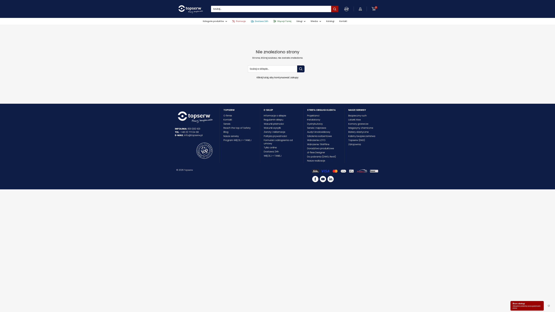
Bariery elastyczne (358, 132)
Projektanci (313, 115)
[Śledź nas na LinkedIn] (331, 179)
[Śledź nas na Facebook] (315, 179)
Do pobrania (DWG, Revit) (321, 156)
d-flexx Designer (316, 152)
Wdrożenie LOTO (316, 140)
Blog (225, 132)
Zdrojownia (354, 144)
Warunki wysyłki (272, 128)
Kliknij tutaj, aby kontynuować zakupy (277, 77)
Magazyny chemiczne (360, 128)
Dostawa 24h (261, 21)
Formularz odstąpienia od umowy (278, 142)
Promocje (241, 21)
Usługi (299, 21)
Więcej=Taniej (284, 21)
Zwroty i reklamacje (274, 132)
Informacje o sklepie (275, 115)
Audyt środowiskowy (318, 132)
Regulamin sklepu (273, 119)
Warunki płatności (274, 124)
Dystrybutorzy (315, 124)
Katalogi (330, 21)
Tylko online (270, 147)
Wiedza (314, 21)
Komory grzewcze (358, 124)
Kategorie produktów (213, 21)
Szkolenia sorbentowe (319, 136)
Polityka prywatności (275, 136)
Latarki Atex (354, 119)
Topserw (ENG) (356, 140)
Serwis (226, 124)
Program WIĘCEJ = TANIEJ (237, 140)
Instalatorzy (313, 119)
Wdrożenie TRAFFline (318, 144)
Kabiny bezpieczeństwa (361, 136)
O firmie (227, 115)
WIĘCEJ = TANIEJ (273, 155)
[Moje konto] (346, 9)
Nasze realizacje (316, 160)
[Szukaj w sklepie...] (301, 68)
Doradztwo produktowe (320, 148)
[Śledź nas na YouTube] (323, 179)
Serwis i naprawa (316, 128)
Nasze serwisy (231, 136)
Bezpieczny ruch (357, 115)
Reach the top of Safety (237, 128)
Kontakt (343, 21)
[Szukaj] (334, 9)
